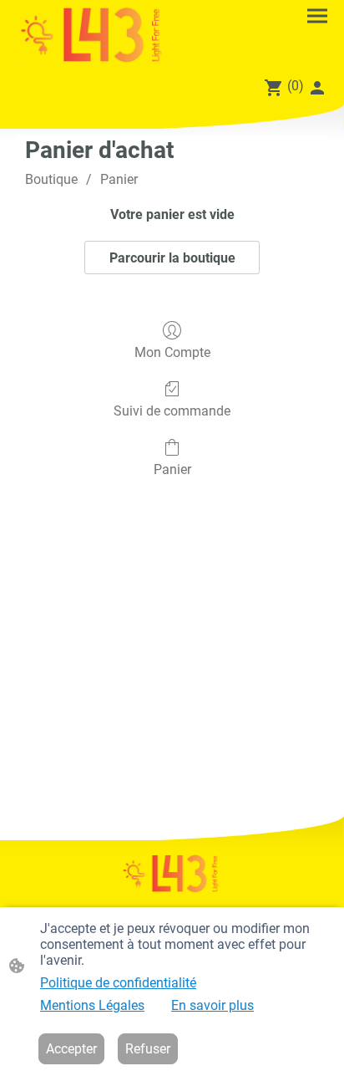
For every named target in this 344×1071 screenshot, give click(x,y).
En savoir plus (212, 1005)
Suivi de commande (172, 411)
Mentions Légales (92, 1005)
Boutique (51, 179)
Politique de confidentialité (118, 983)
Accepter (71, 1049)
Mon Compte (172, 352)
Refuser (147, 1049)
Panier (119, 179)
